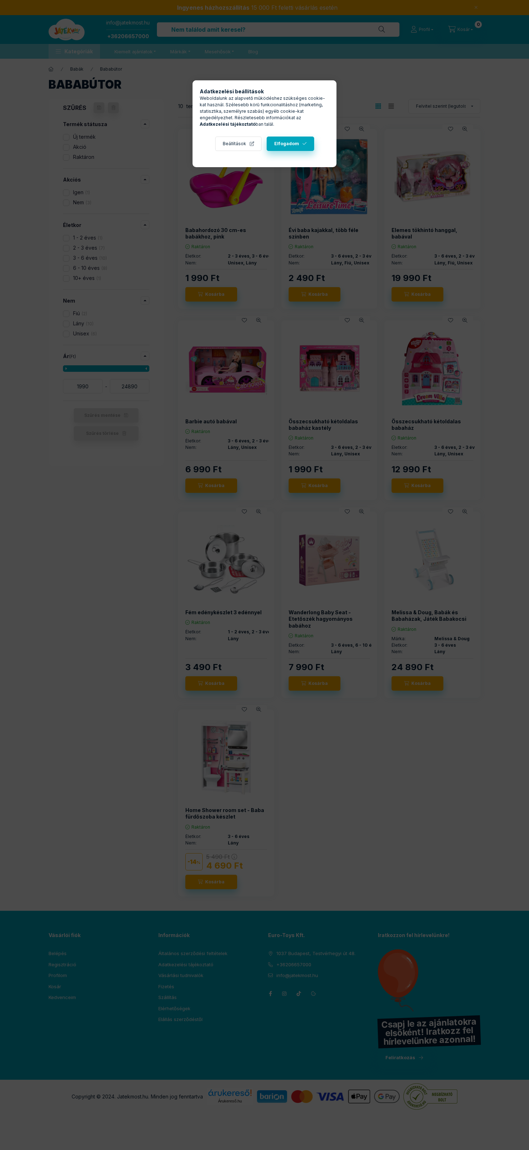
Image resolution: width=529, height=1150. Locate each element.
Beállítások (234, 143)
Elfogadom (286, 143)
